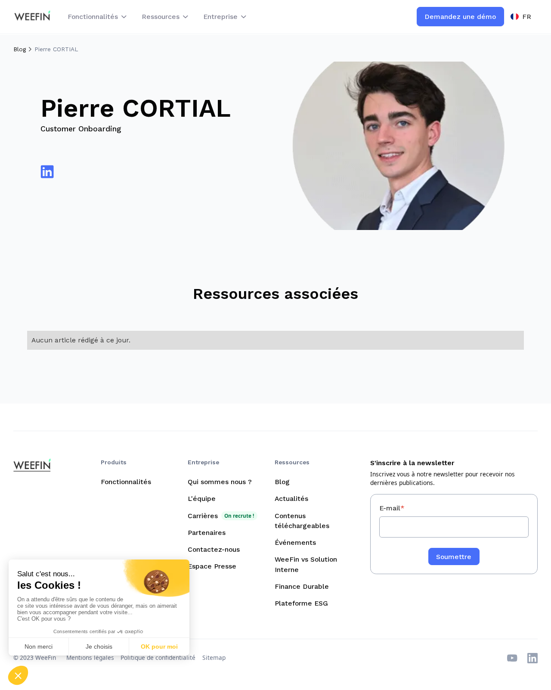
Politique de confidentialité (158, 657)
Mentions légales (90, 657)
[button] (98, 16)
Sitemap (214, 657)
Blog (19, 49)
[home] (32, 16)
